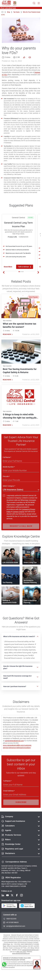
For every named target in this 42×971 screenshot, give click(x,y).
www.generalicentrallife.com (21, 953)
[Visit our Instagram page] (21, 895)
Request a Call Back (21, 526)
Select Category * (9, 486)
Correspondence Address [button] (16, 862)
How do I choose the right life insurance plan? (17, 667)
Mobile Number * (9, 467)
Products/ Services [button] (13, 835)
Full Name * (7, 457)
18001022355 (11, 919)
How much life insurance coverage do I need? (17, 677)
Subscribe (21, 802)
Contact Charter (18, 512)
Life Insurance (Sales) (13, 489)
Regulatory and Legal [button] (14, 849)
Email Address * (9, 791)
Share (24, 57)
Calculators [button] (10, 826)
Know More (8, 267)
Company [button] (9, 816)
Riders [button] (7, 839)
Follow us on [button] (6, 891)
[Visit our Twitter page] (12, 895)
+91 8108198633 (12, 922)
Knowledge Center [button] (13, 844)
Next (38, 272)
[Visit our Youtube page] (7, 895)
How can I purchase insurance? (14, 686)
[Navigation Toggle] (38, 3)
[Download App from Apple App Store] (27, 905)
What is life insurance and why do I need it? (19, 636)
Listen (29, 57)
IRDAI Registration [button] (13, 877)
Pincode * (6, 476)
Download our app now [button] (11, 900)
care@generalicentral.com (14, 741)
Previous (3, 272)
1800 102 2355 (21, 951)
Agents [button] (8, 830)
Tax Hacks (17, 12)
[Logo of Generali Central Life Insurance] (6, 3)
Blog (9, 12)
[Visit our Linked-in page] (2, 895)
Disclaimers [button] (10, 853)
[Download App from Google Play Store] (9, 905)
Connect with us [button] (10, 915)
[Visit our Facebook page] (16, 895)
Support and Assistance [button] (15, 821)
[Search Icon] (34, 3)
